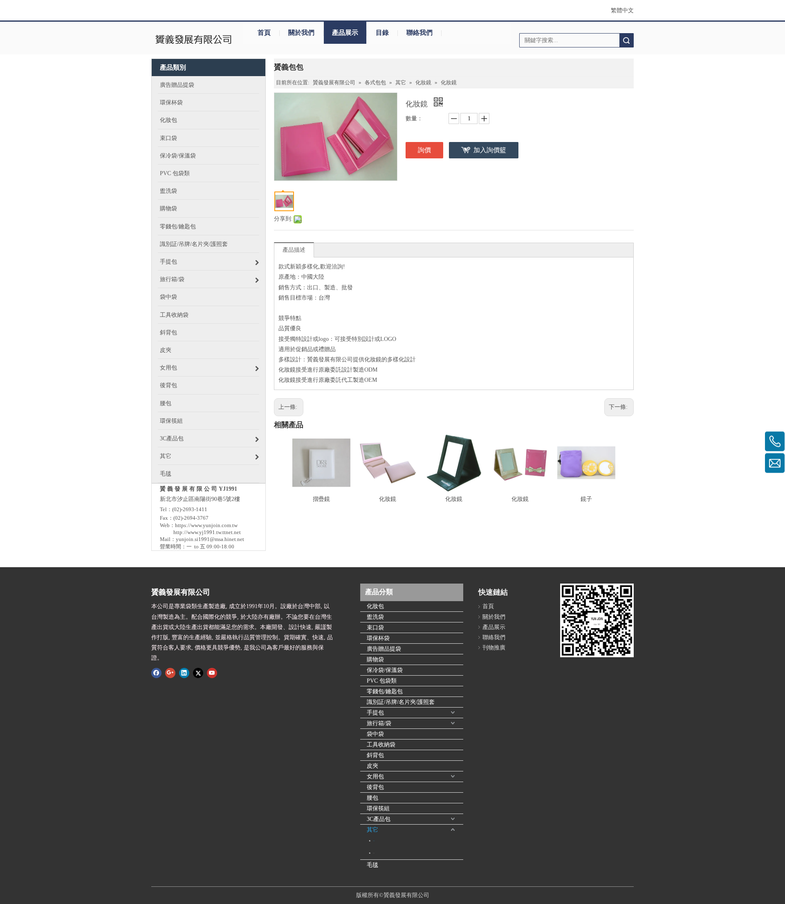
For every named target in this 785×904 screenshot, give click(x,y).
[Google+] (170, 672)
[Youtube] (212, 672)
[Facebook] (156, 672)
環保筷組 (378, 808)
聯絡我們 (419, 32)
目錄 (382, 32)
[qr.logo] (597, 620)
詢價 (424, 150)
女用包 (375, 776)
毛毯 (372, 865)
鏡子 (586, 499)
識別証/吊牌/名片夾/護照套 (401, 702)
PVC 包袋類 (382, 681)
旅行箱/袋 (379, 723)
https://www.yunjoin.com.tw (206, 525)
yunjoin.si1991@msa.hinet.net (210, 539)
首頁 (264, 32)
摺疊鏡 (321, 499)
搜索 (626, 40)
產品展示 (345, 32)
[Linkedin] (184, 672)
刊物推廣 (493, 648)
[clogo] (193, 40)
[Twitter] (198, 672)
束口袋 (375, 627)
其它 (372, 830)
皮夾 (372, 766)
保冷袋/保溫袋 (385, 670)
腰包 (372, 798)
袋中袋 (375, 734)
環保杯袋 (378, 638)
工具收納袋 (381, 745)
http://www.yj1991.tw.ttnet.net (207, 532)
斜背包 (375, 755)
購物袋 (375, 659)
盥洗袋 (375, 617)
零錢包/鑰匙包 (385, 691)
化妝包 (375, 606)
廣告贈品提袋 (384, 649)
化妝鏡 (387, 499)
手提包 (375, 713)
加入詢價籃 (489, 150)
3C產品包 (378, 819)
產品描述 (294, 250)
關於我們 (301, 32)
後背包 (375, 787)
